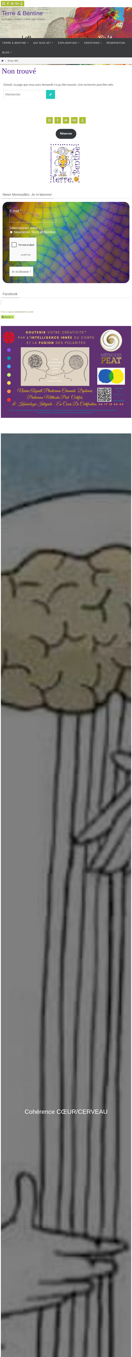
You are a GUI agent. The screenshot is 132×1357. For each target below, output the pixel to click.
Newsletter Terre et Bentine (34, 232)
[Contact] (21, 3)
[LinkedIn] (17, 3)
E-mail (15, 211)
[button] (7, 316)
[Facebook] (8, 3)
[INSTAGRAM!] (3, 3)
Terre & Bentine (22, 13)
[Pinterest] (12, 3)
